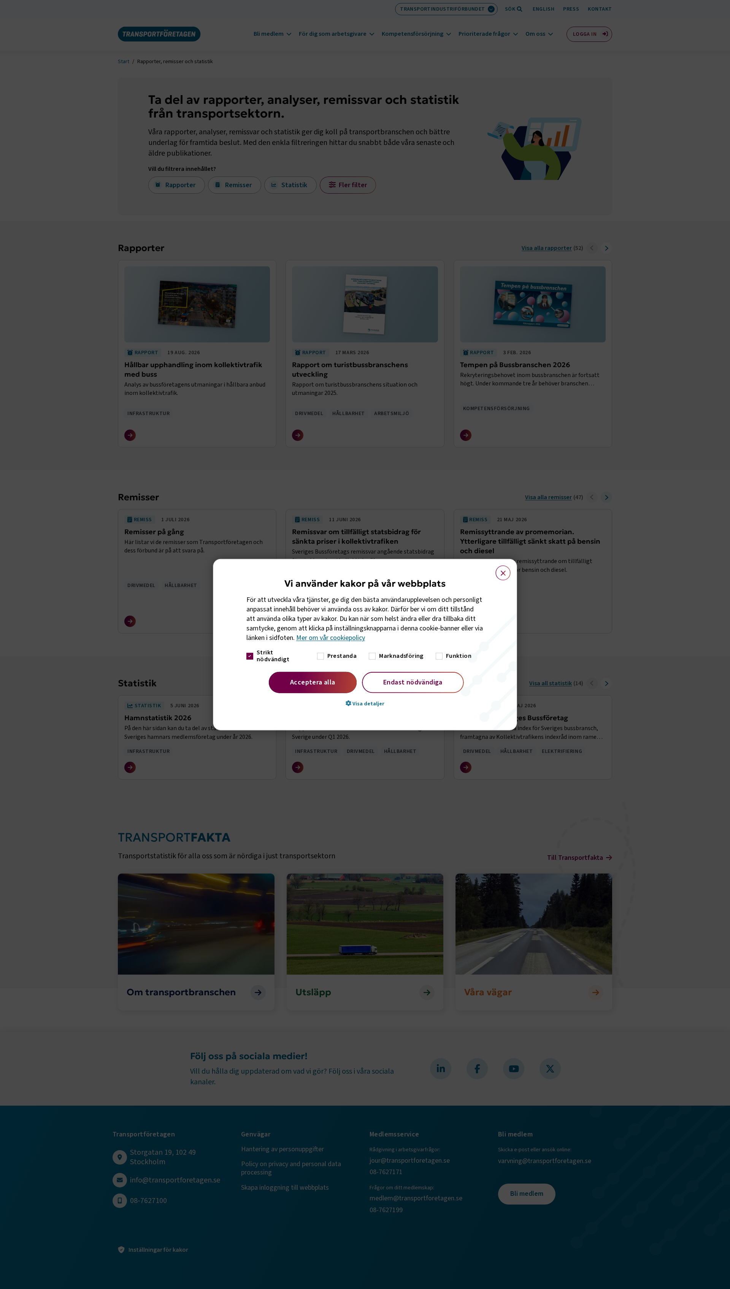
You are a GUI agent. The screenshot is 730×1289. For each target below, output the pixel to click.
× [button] (498, 569)
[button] (365, 703)
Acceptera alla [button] (312, 682)
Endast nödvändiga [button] (413, 682)
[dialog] (365, 644)
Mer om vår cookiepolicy (330, 638)
